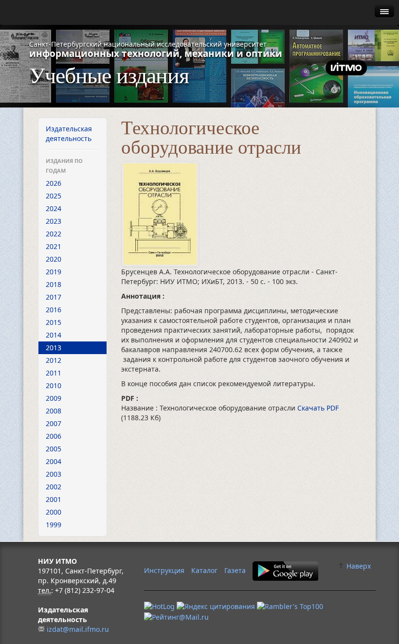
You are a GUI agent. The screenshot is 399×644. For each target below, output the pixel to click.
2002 (53, 486)
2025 (53, 195)
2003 (53, 474)
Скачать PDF (318, 407)
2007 (53, 423)
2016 (53, 309)
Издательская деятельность (69, 133)
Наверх (358, 566)
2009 (53, 398)
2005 (53, 448)
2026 (53, 183)
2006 (53, 436)
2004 (53, 461)
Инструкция (164, 570)
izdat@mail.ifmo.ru (78, 629)
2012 (53, 360)
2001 (53, 499)
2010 (53, 385)
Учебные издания (109, 74)
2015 (53, 322)
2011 (53, 372)
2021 (53, 246)
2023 (53, 221)
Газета (235, 570)
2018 (53, 284)
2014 (53, 335)
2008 (53, 410)
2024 (53, 208)
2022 (53, 233)
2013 (53, 347)
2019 (53, 271)
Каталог (204, 570)
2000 (53, 512)
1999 (53, 524)
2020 (53, 259)
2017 (53, 297)
